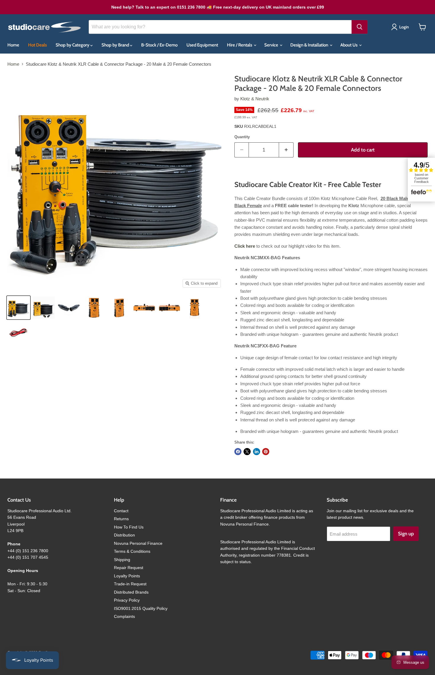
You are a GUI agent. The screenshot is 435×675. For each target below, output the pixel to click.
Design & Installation (309, 45)
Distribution (124, 535)
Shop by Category (73, 45)
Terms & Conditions (132, 551)
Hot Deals (37, 45)
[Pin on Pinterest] (265, 451)
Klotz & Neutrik (254, 98)
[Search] (360, 27)
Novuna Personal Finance (138, 543)
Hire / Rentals (240, 45)
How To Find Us (129, 527)
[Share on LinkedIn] (256, 451)
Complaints (124, 616)
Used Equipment (202, 45)
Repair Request (128, 567)
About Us (349, 45)
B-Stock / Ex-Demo (159, 45)
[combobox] (220, 27)
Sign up (406, 534)
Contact (121, 510)
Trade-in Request (130, 583)
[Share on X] (247, 451)
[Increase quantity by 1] (286, 149)
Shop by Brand (116, 45)
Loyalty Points (127, 575)
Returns (121, 518)
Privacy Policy (127, 600)
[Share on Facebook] (237, 451)
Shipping (122, 559)
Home (13, 45)
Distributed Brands (131, 592)
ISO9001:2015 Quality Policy (140, 608)
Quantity (242, 137)
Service (271, 45)
